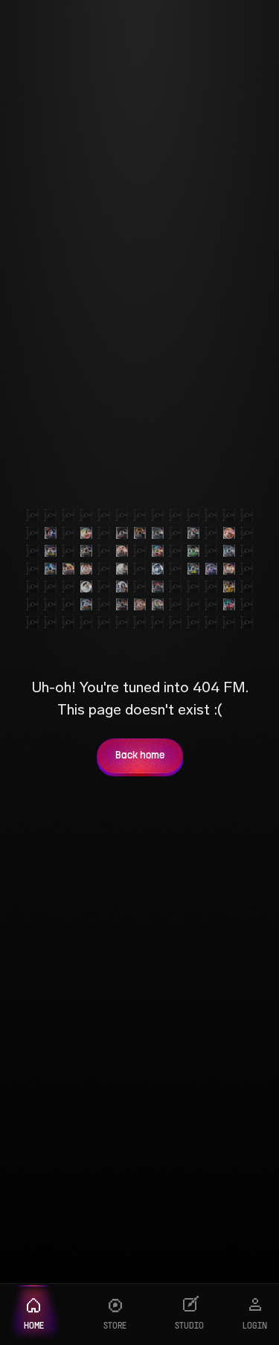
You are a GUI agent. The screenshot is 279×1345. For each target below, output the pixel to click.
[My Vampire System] (51, 533)
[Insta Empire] (51, 551)
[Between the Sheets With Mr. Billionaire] (86, 569)
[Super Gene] (229, 586)
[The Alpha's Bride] (140, 533)
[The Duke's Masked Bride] (122, 533)
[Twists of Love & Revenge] (122, 604)
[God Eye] (193, 551)
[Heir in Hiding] (51, 569)
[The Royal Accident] (122, 551)
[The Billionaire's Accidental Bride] (193, 533)
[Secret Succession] (140, 604)
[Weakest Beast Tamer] (193, 569)
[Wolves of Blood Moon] (158, 586)
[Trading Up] (158, 569)
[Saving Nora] (86, 533)
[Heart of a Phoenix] (86, 604)
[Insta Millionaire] (86, 551)
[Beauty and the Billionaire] (86, 586)
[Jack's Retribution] (229, 569)
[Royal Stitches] (158, 604)
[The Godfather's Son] (229, 604)
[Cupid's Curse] (122, 569)
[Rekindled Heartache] (229, 533)
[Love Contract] (211, 569)
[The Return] (158, 533)
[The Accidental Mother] (122, 586)
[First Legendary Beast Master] (158, 551)
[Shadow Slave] (229, 551)
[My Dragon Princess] (68, 569)
